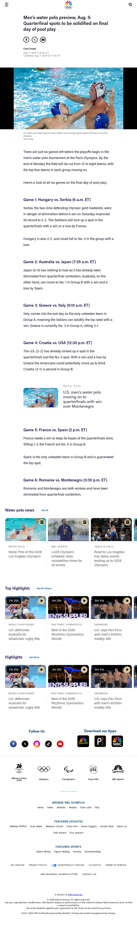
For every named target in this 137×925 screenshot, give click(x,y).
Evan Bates (36, 827)
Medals (73, 808)
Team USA (85, 808)
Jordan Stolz (107, 827)
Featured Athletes (68, 822)
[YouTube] (60, 744)
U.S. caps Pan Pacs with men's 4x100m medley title (108, 635)
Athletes (61, 808)
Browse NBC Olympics (68, 803)
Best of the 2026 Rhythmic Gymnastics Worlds (67, 635)
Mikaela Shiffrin (18, 827)
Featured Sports (68, 847)
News (41, 808)
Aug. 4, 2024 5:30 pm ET (36, 53)
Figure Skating (62, 852)
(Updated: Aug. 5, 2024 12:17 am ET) (42, 56)
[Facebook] (13, 744)
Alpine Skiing (43, 852)
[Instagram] (36, 744)
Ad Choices (18, 865)
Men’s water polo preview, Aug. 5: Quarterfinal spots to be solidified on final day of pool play (65, 24)
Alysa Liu (122, 827)
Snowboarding (93, 852)
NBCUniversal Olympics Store (59, 874)
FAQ (97, 808)
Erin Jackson (76, 833)
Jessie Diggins (89, 827)
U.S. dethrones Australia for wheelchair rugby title (24, 635)
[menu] (6, 5)
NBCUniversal (75, 895)
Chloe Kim (72, 827)
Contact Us (89, 874)
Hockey (77, 852)
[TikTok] (48, 744)
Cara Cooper (29, 49)
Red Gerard (60, 833)
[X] (25, 744)
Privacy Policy (38, 865)
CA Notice (95, 865)
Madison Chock (54, 827)
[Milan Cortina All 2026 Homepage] (68, 5)
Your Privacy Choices (70, 865)
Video (50, 808)
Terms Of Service (115, 865)
